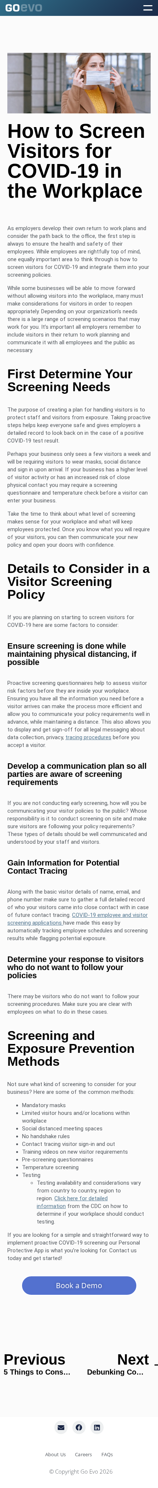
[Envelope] (61, 1427)
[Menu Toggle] (147, 7)
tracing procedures (88, 737)
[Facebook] (79, 1427)
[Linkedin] (97, 1427)
